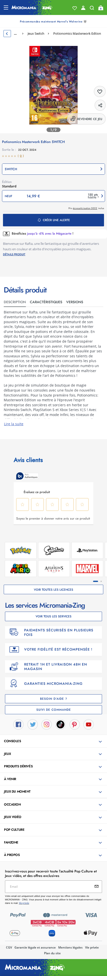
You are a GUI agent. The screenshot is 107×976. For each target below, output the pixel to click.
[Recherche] (92, 9)
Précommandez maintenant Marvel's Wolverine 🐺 (53, 21)
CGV (9, 947)
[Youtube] (88, 723)
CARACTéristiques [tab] (46, 301)
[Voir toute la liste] (74, 8)
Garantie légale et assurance (35, 947)
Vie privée (92, 947)
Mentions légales (70, 947)
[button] (53, 169)
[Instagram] (46, 723)
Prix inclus (86, 208)
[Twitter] (32, 723)
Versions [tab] (74, 301)
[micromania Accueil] (32, 7)
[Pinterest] (74, 723)
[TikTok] (60, 723)
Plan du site (52, 953)
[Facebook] (18, 723)
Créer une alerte (56, 220)
